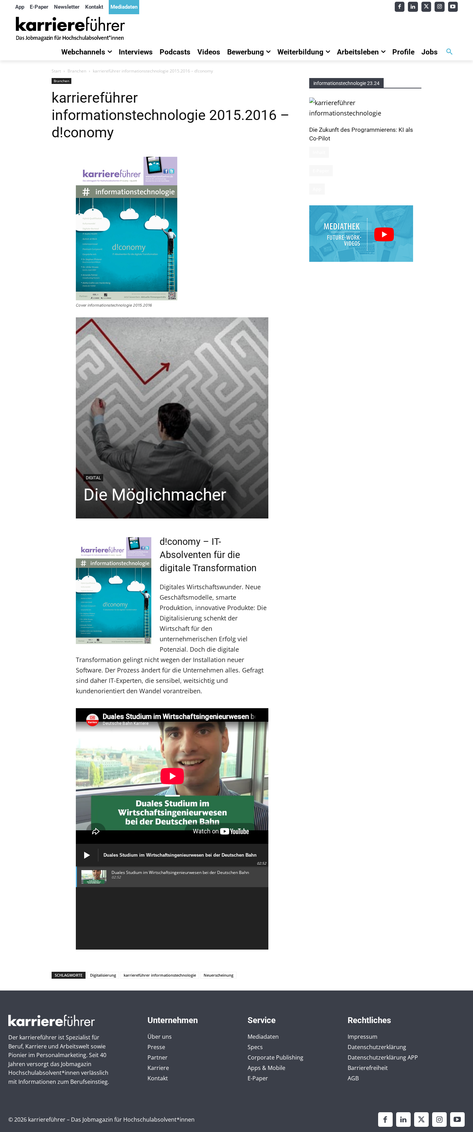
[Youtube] (453, 7)
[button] (449, 52)
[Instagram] (440, 7)
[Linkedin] (413, 7)
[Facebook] (400, 7)
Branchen (77, 71)
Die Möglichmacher (154, 495)
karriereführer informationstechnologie (160, 975)
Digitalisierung (103, 975)
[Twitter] (426, 7)
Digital (93, 477)
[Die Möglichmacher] (172, 417)
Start (56, 71)
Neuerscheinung (218, 975)
